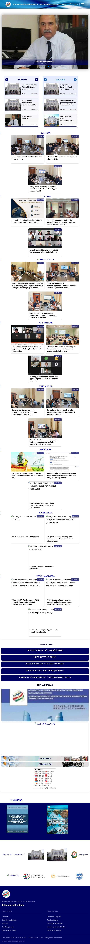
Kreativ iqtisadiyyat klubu (56, 927)
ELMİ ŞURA (45, 133)
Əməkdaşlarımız (7, 927)
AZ (75, 4)
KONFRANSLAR (45, 323)
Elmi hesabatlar (52, 920)
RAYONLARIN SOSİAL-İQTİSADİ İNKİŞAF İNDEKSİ (45, 670)
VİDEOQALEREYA (45, 764)
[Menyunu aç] (83, 4)
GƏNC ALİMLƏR (46, 386)
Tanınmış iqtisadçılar (54, 930)
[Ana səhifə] (8, 4)
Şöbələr (5, 923)
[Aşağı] (36, 79)
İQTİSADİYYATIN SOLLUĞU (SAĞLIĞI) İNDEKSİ (45, 650)
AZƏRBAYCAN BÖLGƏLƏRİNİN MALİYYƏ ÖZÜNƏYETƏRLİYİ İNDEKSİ (45, 677)
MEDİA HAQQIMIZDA (45, 576)
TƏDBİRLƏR (45, 196)
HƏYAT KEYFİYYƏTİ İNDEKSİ (45, 657)
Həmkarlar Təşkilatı (54, 917)
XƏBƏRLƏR (21, 79)
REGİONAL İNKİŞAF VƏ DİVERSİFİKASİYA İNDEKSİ (45, 664)
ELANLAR (60, 79)
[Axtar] (70, 4)
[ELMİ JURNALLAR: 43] (45, 738)
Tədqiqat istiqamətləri (55, 923)
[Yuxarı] (6, 79)
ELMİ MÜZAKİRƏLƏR (45, 259)
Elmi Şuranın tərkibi (9, 930)
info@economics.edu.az (53, 938)
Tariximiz (5, 917)
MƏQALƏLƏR (45, 449)
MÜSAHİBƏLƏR (45, 513)
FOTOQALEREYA (45, 758)
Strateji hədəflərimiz (9, 920)
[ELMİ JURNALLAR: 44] (45, 705)
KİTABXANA (16, 800)
